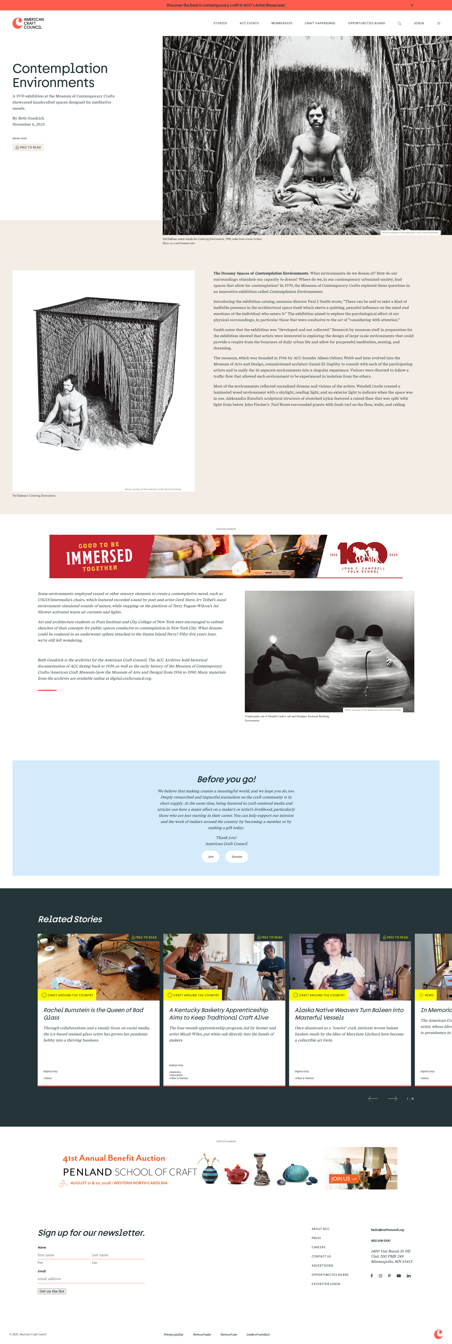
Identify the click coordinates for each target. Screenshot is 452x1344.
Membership (281, 23)
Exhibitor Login (326, 1283)
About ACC (321, 1228)
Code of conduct (258, 1334)
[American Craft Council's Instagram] (382, 1276)
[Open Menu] (438, 23)
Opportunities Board (366, 23)
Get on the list (52, 1291)
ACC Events (249, 23)
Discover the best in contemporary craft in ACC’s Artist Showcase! (226, 5)
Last (94, 1262)
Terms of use (228, 1334)
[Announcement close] (412, 5)
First (40, 1262)
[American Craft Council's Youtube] (401, 1276)
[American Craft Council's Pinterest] (391, 1276)
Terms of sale (202, 1334)
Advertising (322, 1265)
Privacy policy (173, 1334)
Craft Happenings (320, 23)
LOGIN (419, 23)
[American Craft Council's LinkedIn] (410, 1276)
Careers (319, 1247)
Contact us (321, 1256)
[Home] (28, 23)
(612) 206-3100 (380, 1240)
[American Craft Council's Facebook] (374, 1276)
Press (316, 1238)
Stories (220, 23)
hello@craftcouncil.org (387, 1229)
